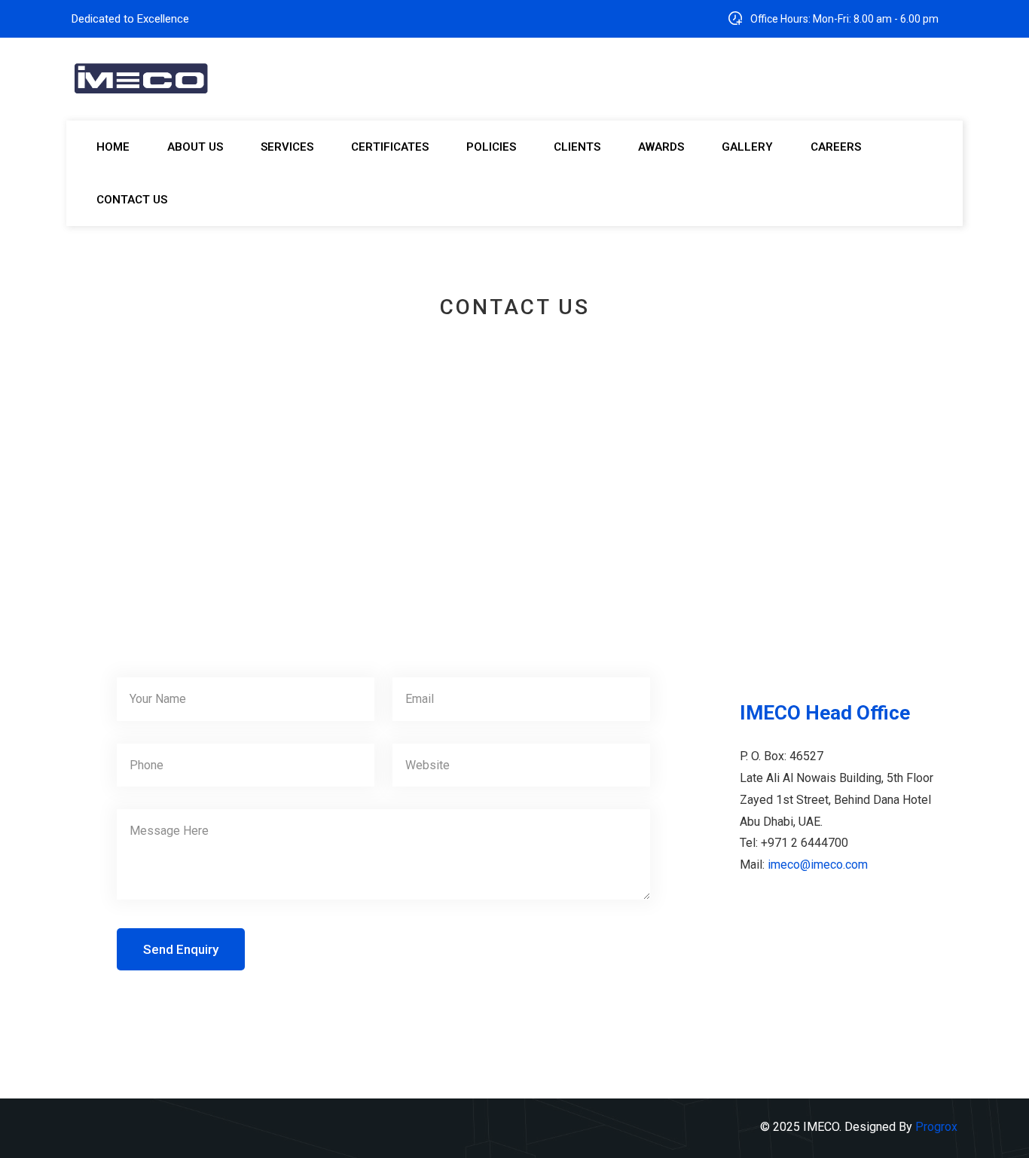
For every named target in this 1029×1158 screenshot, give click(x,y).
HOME (113, 147)
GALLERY (747, 147)
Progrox (936, 1127)
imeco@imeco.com (818, 864)
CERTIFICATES (390, 147)
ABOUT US (195, 147)
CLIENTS (577, 147)
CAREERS (836, 147)
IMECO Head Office (825, 712)
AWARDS (661, 147)
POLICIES (491, 147)
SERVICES (287, 147)
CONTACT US (131, 199)
